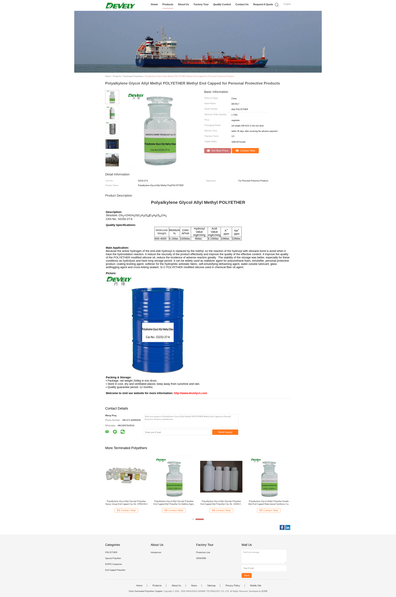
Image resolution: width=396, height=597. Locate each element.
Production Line (203, 552)
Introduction (156, 552)
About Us (183, 4)
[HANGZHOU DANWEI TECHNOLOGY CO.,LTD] (120, 5)
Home (154, 4)
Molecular (162, 230)
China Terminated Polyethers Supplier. (146, 591)
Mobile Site (255, 585)
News (194, 585)
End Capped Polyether (115, 570)
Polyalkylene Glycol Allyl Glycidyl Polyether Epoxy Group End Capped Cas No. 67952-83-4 (269, 502)
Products (167, 4)
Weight (161, 233)
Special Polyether (113, 558)
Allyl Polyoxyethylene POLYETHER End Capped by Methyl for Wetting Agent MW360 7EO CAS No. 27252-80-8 (174, 503)
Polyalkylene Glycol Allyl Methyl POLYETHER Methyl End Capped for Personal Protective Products (189, 76)
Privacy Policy (233, 585)
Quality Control (222, 4)
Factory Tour (201, 4)
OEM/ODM (201, 558)
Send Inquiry (225, 432)
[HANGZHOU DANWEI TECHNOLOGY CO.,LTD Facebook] (282, 527)
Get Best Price (219, 150)
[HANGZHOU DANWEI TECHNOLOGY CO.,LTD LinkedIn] (287, 527)
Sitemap (211, 585)
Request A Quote (263, 4)
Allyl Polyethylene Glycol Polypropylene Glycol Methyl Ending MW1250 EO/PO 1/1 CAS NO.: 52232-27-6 (126, 503)
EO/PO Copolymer (113, 564)
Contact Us (242, 4)
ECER (264, 591)
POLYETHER (111, 552)
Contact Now (247, 150)
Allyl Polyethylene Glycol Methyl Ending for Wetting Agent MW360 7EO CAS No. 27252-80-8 (221, 503)
